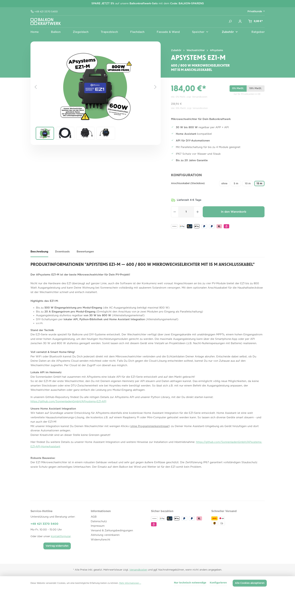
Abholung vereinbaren (105, 535)
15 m (259, 183)
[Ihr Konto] (240, 21)
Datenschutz (99, 521)
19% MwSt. (255, 88)
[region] (95, 97)
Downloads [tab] (62, 251)
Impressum (98, 526)
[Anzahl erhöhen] (197, 211)
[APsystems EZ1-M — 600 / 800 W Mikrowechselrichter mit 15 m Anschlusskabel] (95, 87)
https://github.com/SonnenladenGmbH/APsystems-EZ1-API (68, 401)
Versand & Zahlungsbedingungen (112, 530)
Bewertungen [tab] (85, 251)
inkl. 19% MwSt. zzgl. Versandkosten (189, 108)
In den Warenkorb (233, 211)
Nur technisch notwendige (190, 583)
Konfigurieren (218, 583)
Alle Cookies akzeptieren (250, 583)
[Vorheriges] (35, 87)
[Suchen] (230, 21)
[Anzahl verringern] (174, 211)
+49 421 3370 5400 (46, 12)
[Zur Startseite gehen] (45, 21)
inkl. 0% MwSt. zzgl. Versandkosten (189, 97)
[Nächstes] (155, 87)
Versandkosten (138, 570)
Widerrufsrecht (100, 539)
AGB (94, 516)
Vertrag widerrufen (57, 546)
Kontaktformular (61, 536)
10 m (248, 183)
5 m (236, 183)
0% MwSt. (238, 88)
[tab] (39, 253)
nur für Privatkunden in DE (247, 94)
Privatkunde (255, 11)
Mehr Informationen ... (130, 583)
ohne (224, 183)
